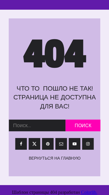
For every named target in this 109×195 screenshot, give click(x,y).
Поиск (83, 125)
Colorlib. (89, 192)
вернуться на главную (55, 158)
